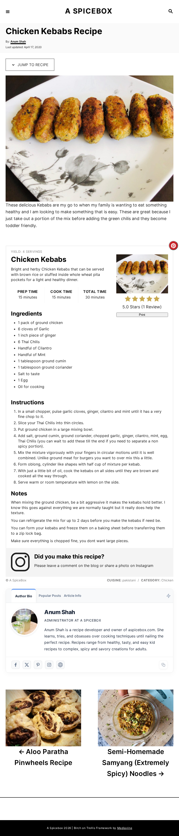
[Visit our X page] (27, 665)
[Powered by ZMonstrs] (168, 596)
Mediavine (124, 828)
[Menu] (7, 11)
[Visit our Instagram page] (49, 665)
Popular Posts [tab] (50, 596)
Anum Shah (18, 41)
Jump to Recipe (32, 64)
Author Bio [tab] (23, 596)
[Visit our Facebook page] (15, 665)
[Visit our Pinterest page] (38, 665)
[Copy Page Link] (163, 665)
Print (142, 315)
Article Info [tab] (72, 596)
